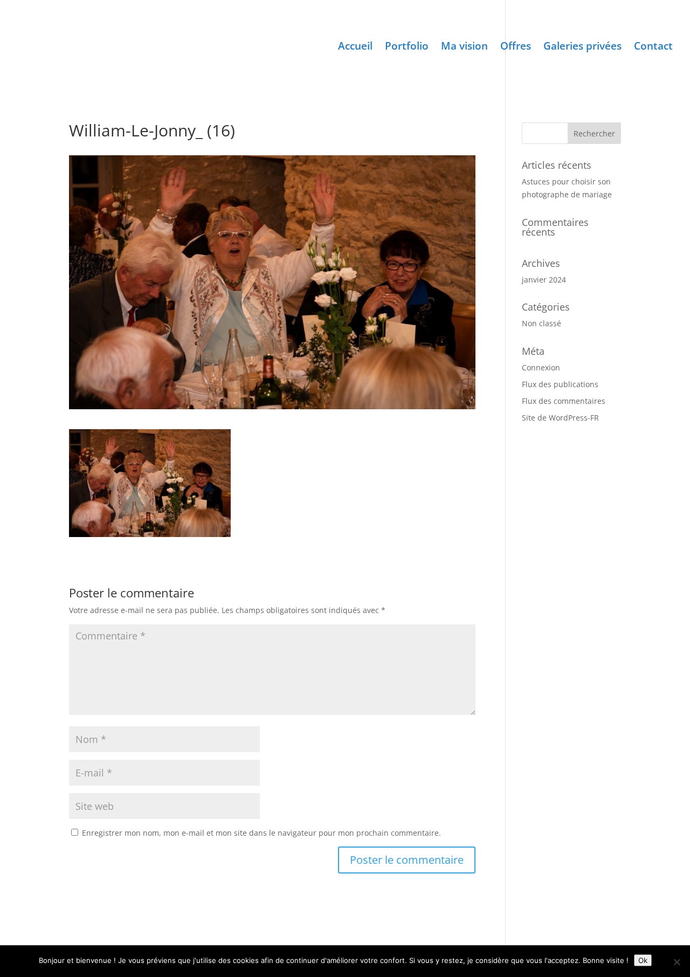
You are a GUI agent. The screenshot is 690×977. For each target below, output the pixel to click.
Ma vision (464, 47)
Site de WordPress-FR (560, 417)
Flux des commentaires (563, 401)
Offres (515, 47)
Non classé (541, 323)
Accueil (355, 47)
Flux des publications (560, 384)
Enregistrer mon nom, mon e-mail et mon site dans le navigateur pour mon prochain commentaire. (261, 833)
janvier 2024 (544, 279)
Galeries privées (582, 47)
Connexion (541, 367)
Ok (642, 960)
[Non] (676, 962)
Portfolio (407, 47)
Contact (653, 47)
